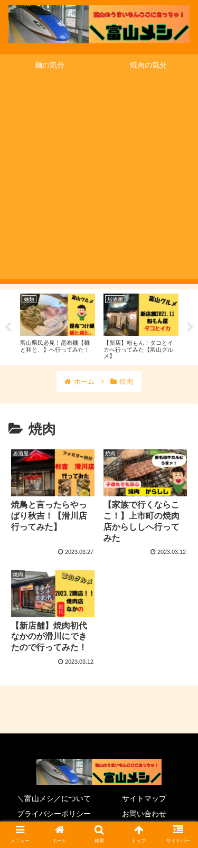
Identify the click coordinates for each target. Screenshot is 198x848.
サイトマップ (144, 798)
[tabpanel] (57, 325)
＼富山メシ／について (54, 798)
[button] (177, 830)
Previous (8, 327)
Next (190, 327)
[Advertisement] (99, 180)
